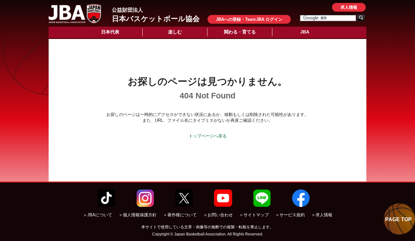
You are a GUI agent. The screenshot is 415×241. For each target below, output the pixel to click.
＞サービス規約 (290, 214)
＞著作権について (180, 214)
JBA (304, 31)
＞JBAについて (97, 214)
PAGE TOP (398, 219)
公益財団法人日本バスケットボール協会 (75, 13)
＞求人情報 (321, 214)
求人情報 (348, 7)
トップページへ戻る (208, 135)
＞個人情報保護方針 (138, 214)
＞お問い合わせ (218, 214)
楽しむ (175, 31)
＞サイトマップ (254, 214)
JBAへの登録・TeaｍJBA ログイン (249, 19)
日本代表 (110, 31)
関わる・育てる (240, 31)
